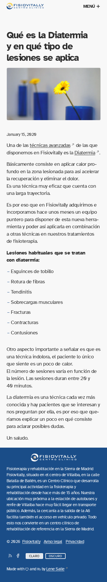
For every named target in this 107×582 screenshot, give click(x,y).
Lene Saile (55, 569)
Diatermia (84, 153)
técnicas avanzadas (50, 145)
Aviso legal (53, 541)
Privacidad (75, 541)
